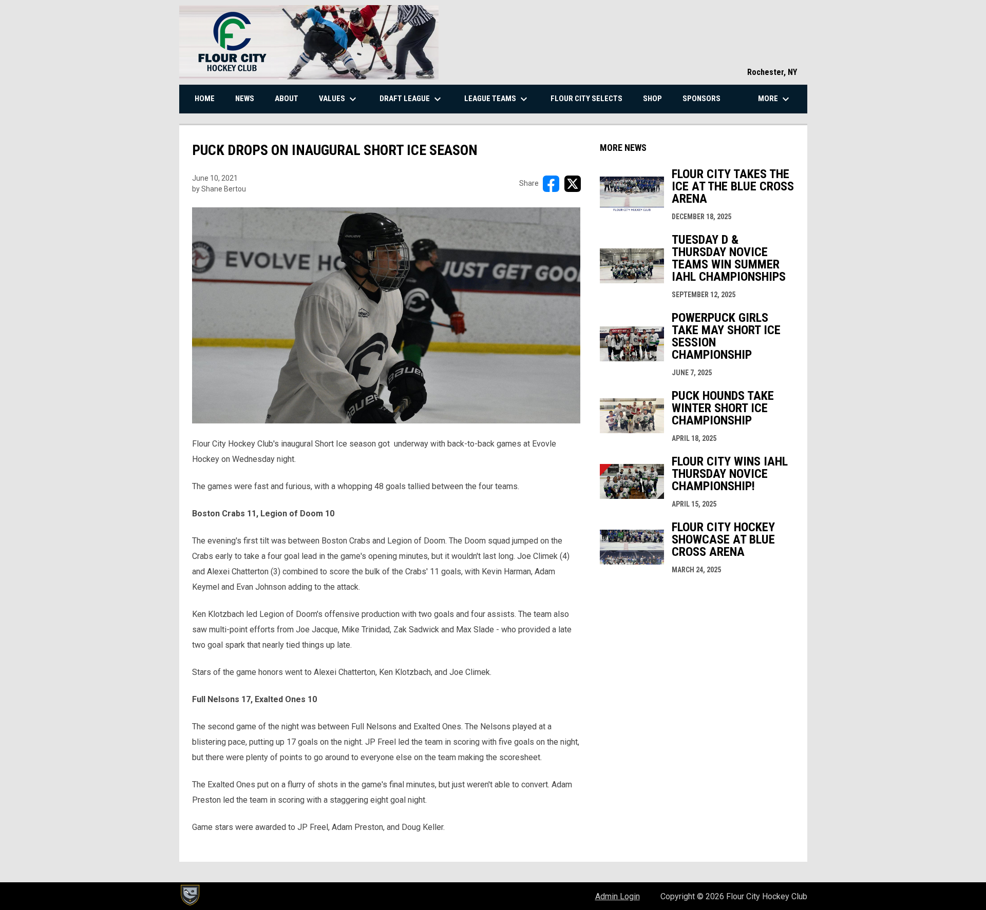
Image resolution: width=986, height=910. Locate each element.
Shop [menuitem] (652, 98)
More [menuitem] (775, 99)
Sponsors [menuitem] (701, 98)
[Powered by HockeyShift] (189, 895)
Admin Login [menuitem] (617, 896)
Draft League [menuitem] (412, 99)
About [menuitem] (286, 98)
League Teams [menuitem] (497, 99)
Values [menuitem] (339, 99)
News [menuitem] (244, 98)
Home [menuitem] (205, 98)
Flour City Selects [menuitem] (586, 98)
